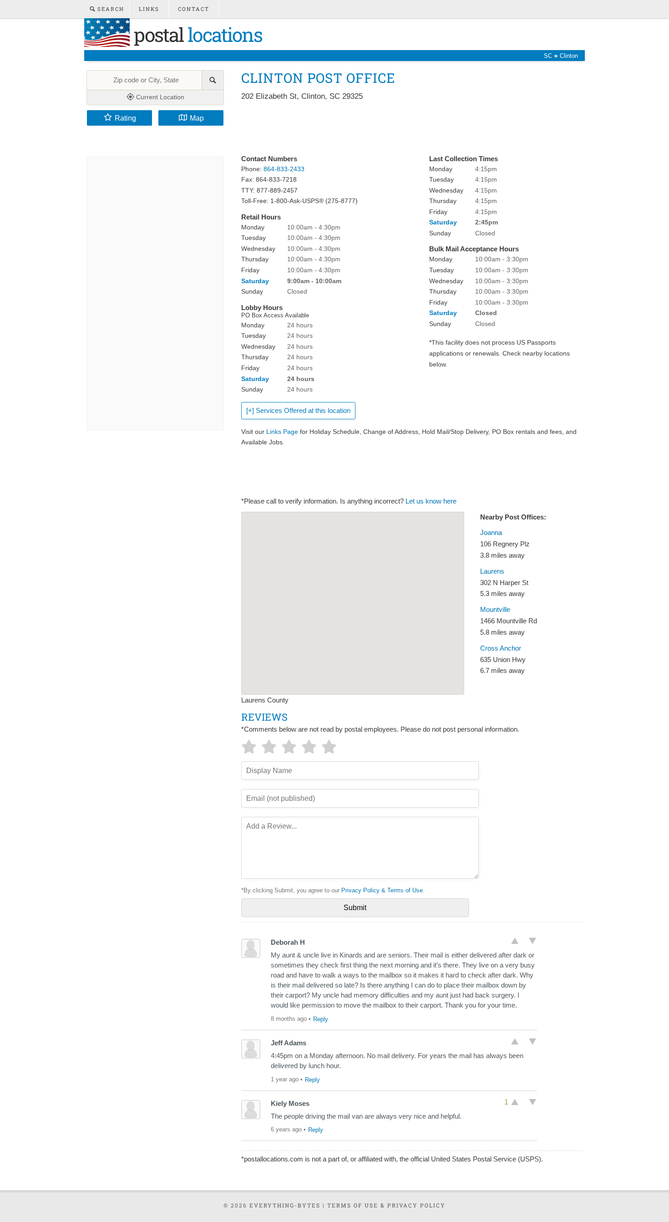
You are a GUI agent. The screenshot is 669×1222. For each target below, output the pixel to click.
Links (149, 8)
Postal (196, 34)
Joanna (491, 532)
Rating (125, 118)
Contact (193, 8)
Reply (320, 1019)
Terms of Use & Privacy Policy (386, 1205)
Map (197, 118)
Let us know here (430, 501)
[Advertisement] (407, 128)
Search (109, 8)
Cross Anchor (500, 648)
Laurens (492, 571)
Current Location (159, 97)
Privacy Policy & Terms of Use (382, 890)
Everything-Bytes (284, 1205)
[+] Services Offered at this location (298, 410)
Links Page (282, 431)
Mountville (495, 609)
